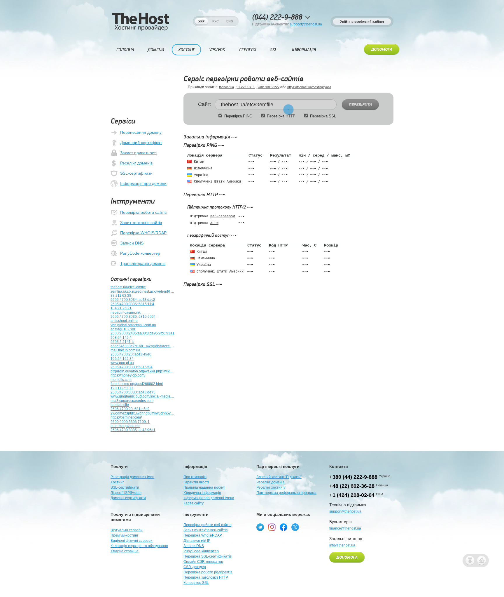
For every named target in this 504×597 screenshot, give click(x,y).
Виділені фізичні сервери (132, 541)
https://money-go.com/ (128, 375)
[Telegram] (260, 527)
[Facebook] (283, 527)
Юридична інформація (202, 493)
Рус (215, 21)
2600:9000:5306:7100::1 (130, 422)
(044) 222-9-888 (277, 17)
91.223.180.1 (246, 87)
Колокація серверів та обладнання (139, 546)
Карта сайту (193, 503)
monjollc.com (121, 380)
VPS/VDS (217, 49)
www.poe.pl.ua (122, 363)
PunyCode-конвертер (201, 551)
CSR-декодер (194, 567)
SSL (273, 49)
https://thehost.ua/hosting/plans (309, 87)
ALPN (214, 223)
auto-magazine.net (125, 426)
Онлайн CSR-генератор (203, 562)
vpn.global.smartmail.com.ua (133, 325)
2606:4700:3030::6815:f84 (132, 367)
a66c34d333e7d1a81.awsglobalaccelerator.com (143, 346)
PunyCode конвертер (140, 253)
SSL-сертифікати (136, 173)
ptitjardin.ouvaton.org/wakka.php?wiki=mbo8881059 (143, 371)
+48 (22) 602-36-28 (351, 486)
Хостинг (186, 49)
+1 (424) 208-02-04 (351, 495)
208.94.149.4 (121, 338)
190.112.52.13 (122, 388)
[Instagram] (272, 527)
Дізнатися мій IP (196, 541)
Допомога (381, 49)
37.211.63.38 (121, 296)
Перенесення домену (141, 132)
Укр (201, 21)
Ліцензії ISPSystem (126, 493)
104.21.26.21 (121, 308)
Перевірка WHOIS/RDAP (143, 232)
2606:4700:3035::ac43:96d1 (133, 430)
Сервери (247, 49)
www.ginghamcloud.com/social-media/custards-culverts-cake (143, 396)
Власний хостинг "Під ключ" (279, 477)
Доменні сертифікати (128, 498)
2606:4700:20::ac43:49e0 (131, 354)
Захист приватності (138, 152)
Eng (229, 21)
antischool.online (124, 321)
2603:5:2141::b (122, 342)
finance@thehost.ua (345, 528)
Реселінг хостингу (271, 487)
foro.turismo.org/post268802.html (137, 384)
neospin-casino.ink (126, 312)
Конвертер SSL (196, 583)
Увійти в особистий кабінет (362, 21)
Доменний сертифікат (141, 142)
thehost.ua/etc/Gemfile (128, 287)
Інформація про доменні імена (208, 498)
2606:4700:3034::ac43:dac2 (133, 300)
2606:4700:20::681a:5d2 (130, 409)
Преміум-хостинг (124, 535)
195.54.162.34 (122, 359)
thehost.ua (226, 87)
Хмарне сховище (125, 551)
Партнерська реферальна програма (286, 493)
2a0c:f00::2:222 (268, 87)
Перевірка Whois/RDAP (202, 535)
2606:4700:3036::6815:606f (133, 317)
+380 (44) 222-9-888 (353, 477)
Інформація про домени (143, 183)
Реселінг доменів (136, 163)
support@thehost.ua (306, 24)
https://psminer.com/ (126, 417)
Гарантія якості (196, 482)
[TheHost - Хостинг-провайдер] (140, 29)
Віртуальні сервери (127, 530)
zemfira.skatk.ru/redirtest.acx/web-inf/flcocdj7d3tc (143, 291)
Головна (125, 49)
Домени (156, 49)
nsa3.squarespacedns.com (132, 401)
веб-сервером (222, 216)
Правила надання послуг (204, 487)
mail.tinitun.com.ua (125, 350)
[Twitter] (295, 527)
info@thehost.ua (342, 545)
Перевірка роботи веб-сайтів (207, 525)
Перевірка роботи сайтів (143, 212)
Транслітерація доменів (142, 263)
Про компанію (194, 477)
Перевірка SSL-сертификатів (207, 556)
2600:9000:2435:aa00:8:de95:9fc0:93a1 (142, 333)
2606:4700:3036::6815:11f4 (132, 304)
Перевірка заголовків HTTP (205, 577)
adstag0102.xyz (123, 329)
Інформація (304, 49)
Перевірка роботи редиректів (207, 572)
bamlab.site (120, 405)
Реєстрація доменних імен (132, 477)
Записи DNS (132, 243)
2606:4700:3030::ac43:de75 (133, 392)
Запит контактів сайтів (141, 222)
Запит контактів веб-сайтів (205, 530)
